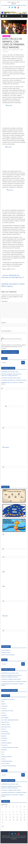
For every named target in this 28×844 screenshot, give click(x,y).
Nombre (3, 322)
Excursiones (4, 740)
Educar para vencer (6, 726)
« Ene (2, 826)
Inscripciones (4, 745)
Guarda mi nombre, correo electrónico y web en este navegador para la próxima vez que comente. (13, 346)
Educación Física (5, 722)
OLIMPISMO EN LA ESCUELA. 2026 (9, 371)
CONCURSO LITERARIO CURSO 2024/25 (11, 378)
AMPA (2, 701)
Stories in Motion (5, 763)
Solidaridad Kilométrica (6, 761)
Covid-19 (3, 713)
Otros (2, 752)
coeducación (4, 706)
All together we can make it (7, 699)
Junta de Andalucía (5, 650)
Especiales (3, 736)
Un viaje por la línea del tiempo (8, 765)
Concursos (3, 708)
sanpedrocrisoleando (6, 756)
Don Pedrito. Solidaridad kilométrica (10, 720)
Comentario (4, 301)
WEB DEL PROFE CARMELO (8, 654)
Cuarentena (4, 715)
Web (2, 338)
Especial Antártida (5, 733)
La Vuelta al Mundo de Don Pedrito (9, 747)
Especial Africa (4, 731)
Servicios (3, 759)
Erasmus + (3, 729)
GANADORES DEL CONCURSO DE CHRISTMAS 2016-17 (12, 276)
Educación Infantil (5, 724)
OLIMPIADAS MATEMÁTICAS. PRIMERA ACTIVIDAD (13, 5)
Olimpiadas (4, 749)
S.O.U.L (3, 754)
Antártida (3, 704)
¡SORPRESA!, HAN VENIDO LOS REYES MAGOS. (12, 285)
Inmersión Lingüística (6, 743)
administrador (17, 49)
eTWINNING (4, 738)
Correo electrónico (6, 331)
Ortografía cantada (5, 652)
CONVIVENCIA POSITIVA (7, 710)
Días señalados (6, 36)
